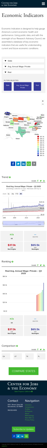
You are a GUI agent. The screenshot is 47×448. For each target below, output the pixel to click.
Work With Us (29, 418)
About (27, 413)
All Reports (28, 411)
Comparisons (29, 407)
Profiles (27, 409)
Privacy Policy (29, 420)
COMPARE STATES (23, 371)
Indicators (28, 405)
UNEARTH (4, 446)
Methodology (29, 416)
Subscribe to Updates (23, 429)
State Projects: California (23, 391)
